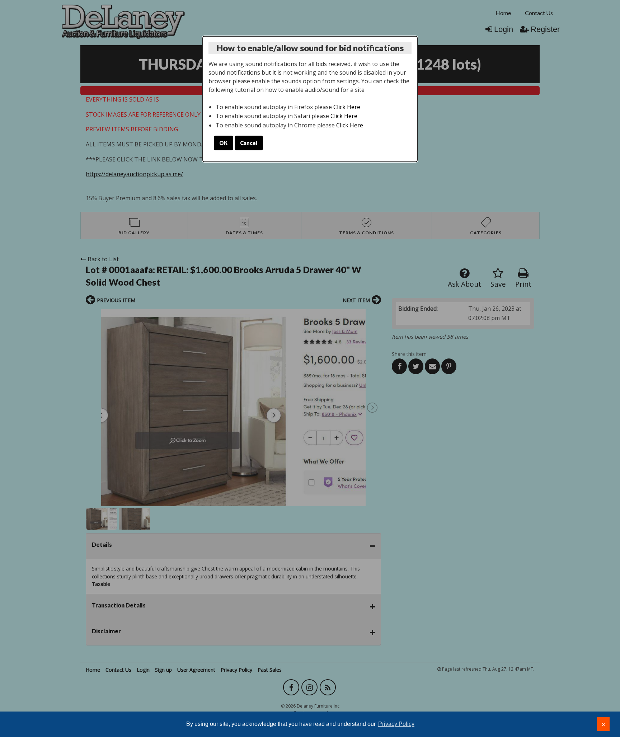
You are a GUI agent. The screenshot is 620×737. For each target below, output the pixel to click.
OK (223, 143)
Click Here (346, 107)
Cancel (248, 143)
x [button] (603, 724)
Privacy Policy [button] (396, 724)
